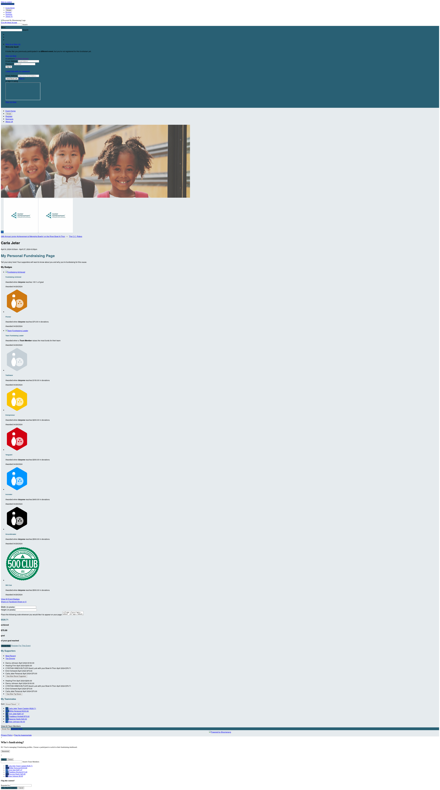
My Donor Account (21, 58)
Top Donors (10, 658)
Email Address (11, 61)
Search (25, 25)
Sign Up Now (11, 55)
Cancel (10, 759)
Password (10, 63)
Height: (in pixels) (8, 609)
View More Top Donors (13, 694)
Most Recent (11, 655)
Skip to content (6, 2)
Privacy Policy (6, 735)
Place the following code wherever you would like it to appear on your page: (31, 614)
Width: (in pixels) (7, 607)
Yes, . (4, 759)
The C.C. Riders (75, 236)
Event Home (10, 8)
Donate (8, 10)
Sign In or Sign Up (13, 44)
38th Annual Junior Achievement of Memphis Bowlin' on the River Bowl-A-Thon (33, 236)
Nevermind (5, 751)
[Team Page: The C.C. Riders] (21, 232)
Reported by (5, 785)
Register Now (16, 728)
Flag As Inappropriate (23, 735)
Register (8, 12)
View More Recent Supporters (16, 676)
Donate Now (6, 646)
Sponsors (9, 14)
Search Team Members (31, 762)
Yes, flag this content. (9, 788)
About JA (9, 16)
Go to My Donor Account (9, 22)
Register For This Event (20, 645)
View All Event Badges (10, 599)
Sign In (22, 78)
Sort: (3, 704)
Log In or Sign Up (7, 4)
